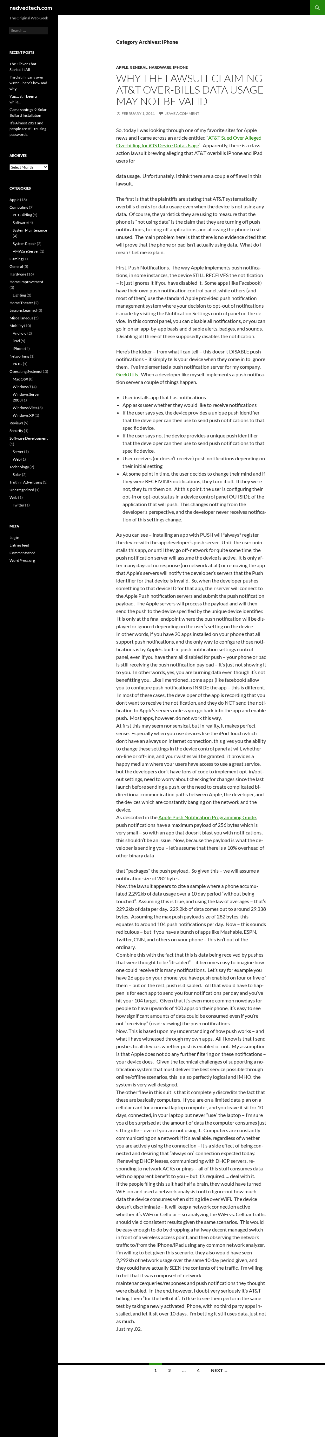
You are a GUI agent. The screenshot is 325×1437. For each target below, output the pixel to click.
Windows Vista (25, 407)
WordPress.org (22, 560)
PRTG (17, 363)
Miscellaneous (21, 318)
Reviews (16, 423)
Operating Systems (25, 371)
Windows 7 (22, 386)
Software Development (29, 438)
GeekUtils (127, 374)
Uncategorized (22, 489)
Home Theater (21, 302)
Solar (17, 474)
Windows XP (23, 415)
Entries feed (19, 545)
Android (20, 333)
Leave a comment (181, 113)
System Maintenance (30, 230)
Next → (219, 1370)
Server (18, 451)
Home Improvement (26, 281)
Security (16, 430)
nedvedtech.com (31, 7)
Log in (14, 537)
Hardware (160, 67)
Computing (19, 207)
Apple (122, 67)
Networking (19, 356)
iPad (16, 340)
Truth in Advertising (26, 482)
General (138, 67)
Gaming (16, 258)
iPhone (180, 67)
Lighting (19, 295)
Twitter (18, 505)
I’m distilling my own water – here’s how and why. (28, 83)
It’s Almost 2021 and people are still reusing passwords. (28, 129)
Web (17, 459)
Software (20, 222)
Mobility (16, 325)
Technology (19, 466)
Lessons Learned (23, 310)
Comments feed (23, 552)
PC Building (22, 215)
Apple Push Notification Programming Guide (207, 817)
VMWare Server (26, 251)
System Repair (24, 243)
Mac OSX (20, 379)
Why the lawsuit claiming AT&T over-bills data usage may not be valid (190, 90)
